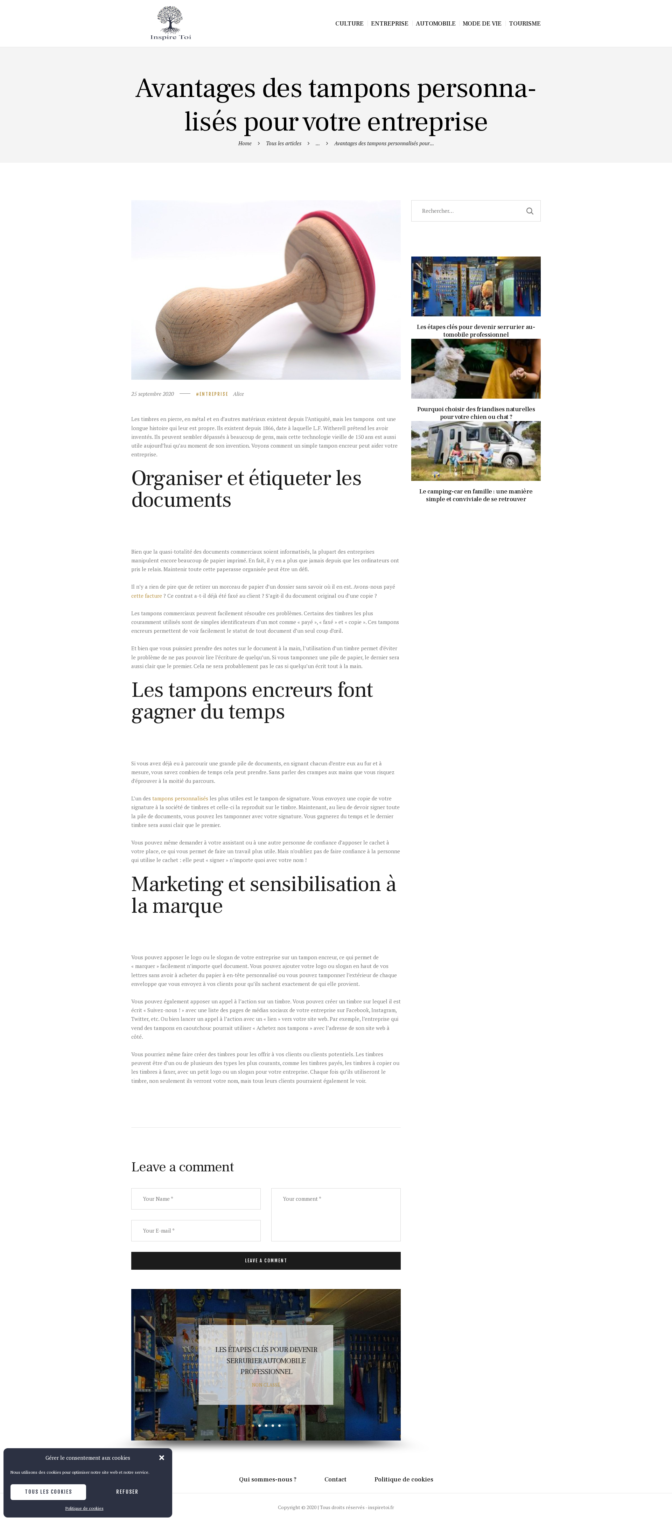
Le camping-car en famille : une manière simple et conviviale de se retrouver (476, 433)
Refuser (127, 1491)
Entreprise (214, 394)
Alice (238, 393)
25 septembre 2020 (152, 393)
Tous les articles (283, 143)
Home (245, 143)
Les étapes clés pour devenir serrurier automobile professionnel (476, 268)
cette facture (146, 595)
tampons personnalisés (180, 798)
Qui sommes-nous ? (267, 1480)
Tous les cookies (48, 1491)
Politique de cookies (84, 1508)
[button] (161, 1457)
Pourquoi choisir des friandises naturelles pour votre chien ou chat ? (266, 1360)
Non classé (266, 1385)
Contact (335, 1480)
